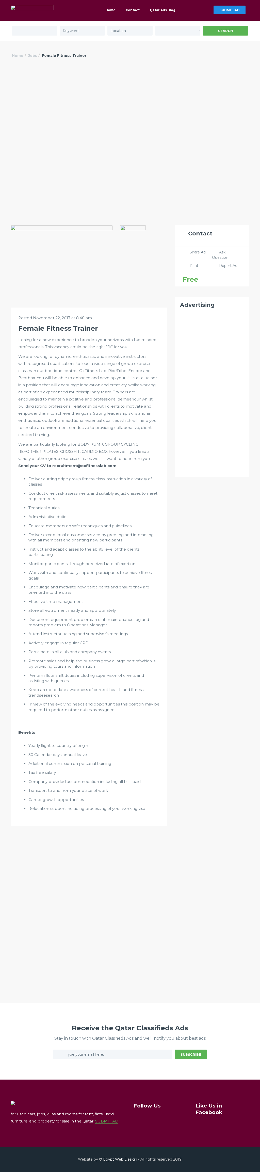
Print (194, 265)
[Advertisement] (130, 105)
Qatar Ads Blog (162, 10)
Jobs (32, 55)
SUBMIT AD (229, 10)
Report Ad (228, 265)
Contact (133, 10)
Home (110, 10)
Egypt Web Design (120, 1159)
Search (225, 31)
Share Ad (198, 252)
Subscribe (191, 1054)
